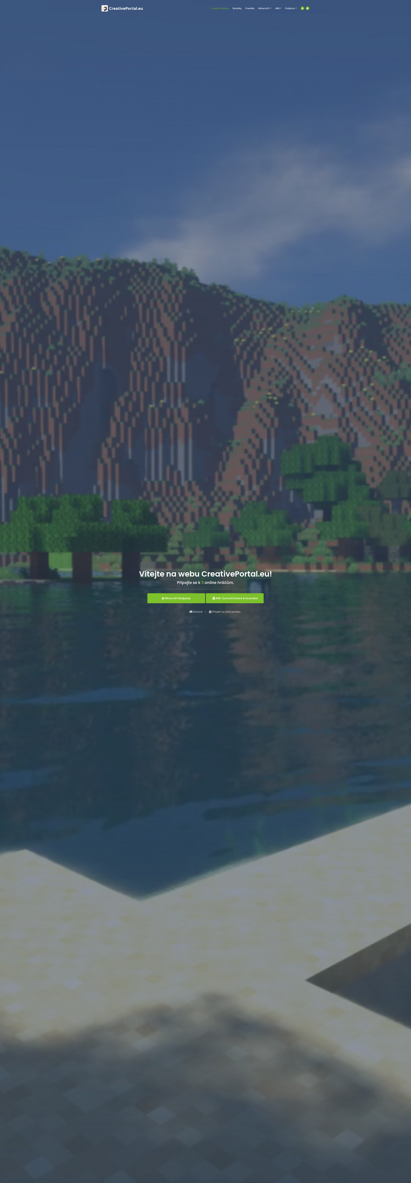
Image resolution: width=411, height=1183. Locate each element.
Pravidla (249, 8)
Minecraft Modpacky (177, 598)
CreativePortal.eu (126, 8)
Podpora (290, 8)
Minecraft (264, 8)
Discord (197, 611)
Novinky (237, 8)
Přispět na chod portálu (225, 611)
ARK (277, 8)
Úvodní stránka (220, 8)
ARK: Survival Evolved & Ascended (236, 598)
